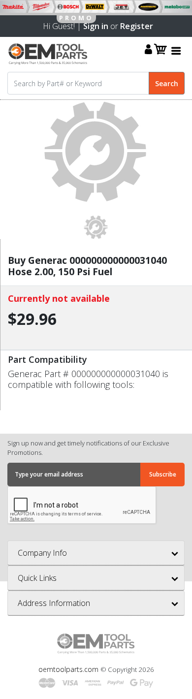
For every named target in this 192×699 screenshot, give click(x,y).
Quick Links (37, 577)
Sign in (95, 26)
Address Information (54, 603)
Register (136, 26)
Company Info (42, 552)
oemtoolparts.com (69, 669)
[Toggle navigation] (176, 50)
